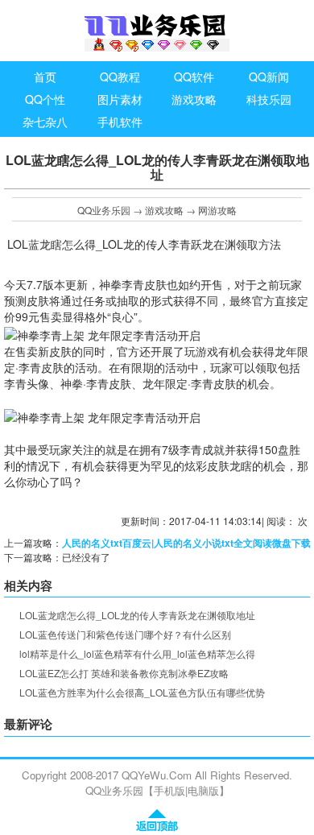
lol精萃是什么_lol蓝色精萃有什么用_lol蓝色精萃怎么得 (137, 653)
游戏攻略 (164, 210)
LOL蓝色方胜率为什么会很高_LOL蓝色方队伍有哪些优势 (142, 692)
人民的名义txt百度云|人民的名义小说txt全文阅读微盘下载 (186, 542)
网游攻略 (217, 210)
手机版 (169, 790)
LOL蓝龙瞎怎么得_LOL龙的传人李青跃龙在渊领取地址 (137, 615)
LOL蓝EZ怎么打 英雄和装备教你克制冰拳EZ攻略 (124, 673)
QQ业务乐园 (103, 210)
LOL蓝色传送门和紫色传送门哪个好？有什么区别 (125, 634)
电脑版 (203, 790)
